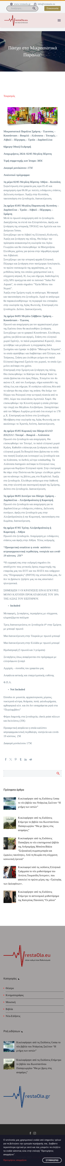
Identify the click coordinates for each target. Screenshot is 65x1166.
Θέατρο (10, 988)
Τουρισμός (9, 96)
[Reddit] (30, 759)
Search (58, 773)
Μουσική (11, 1002)
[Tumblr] (20, 759)
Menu (59, 20)
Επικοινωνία (52, 8)
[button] (34, 8)
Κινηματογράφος (15, 995)
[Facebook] (5, 759)
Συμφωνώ (52, 1160)
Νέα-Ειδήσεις (13, 1016)
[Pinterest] (15, 759)
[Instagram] (34, 1133)
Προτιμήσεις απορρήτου (14, 1160)
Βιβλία (9, 1009)
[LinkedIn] (25, 759)
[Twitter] (10, 759)
